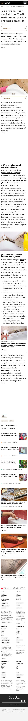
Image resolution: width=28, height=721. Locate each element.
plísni (22, 260)
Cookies (11, 704)
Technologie (18, 599)
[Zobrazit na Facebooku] (21, 701)
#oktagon (19, 677)
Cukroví (17, 628)
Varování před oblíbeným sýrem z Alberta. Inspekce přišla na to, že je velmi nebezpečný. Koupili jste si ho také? (9, 448)
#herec (3, 674)
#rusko (18, 605)
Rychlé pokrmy (19, 633)
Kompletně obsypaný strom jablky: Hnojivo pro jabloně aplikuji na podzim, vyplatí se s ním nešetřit (9, 462)
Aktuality (3, 594)
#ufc (18, 672)
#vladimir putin (20, 603)
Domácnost (3, 663)
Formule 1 (3, 630)
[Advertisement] (14, 62)
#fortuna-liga (4, 638)
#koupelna (4, 420)
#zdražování (19, 607)
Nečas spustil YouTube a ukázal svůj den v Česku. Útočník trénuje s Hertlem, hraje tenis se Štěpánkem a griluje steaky (6, 649)
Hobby (7, 6)
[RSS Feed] (24, 701)
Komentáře (18, 595)
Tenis (2, 635)
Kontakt (18, 700)
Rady (2, 598)
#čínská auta (5, 603)
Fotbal (2, 631)
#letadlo (3, 677)
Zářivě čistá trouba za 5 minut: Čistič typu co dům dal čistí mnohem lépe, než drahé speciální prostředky (13, 503)
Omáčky (17, 630)
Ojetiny (2, 596)
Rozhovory (18, 596)
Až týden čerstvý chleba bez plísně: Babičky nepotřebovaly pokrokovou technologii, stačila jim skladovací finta (13, 551)
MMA (2, 633)
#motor (3, 608)
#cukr (18, 642)
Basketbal (3, 628)
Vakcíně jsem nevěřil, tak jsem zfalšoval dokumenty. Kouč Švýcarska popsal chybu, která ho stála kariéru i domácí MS (7, 656)
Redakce (6, 700)
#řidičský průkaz (5, 605)
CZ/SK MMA (18, 664)
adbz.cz (2, 6)
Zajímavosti (3, 600)
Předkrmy (18, 631)
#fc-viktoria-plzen (5, 640)
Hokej (2, 632)
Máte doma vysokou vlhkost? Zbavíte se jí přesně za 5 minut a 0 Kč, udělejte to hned (13, 576)
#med (18, 637)
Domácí (17, 594)
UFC (17, 667)
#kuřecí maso (19, 640)
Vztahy (2, 668)
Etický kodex (16, 704)
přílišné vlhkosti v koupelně (10, 173)
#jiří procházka (20, 674)
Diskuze (12, 428)
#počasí (3, 672)
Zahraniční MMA (19, 663)
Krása (2, 664)
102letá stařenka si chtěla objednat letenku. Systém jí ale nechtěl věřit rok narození (7, 682)
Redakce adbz (6, 28)
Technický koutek (5, 599)
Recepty (17, 632)
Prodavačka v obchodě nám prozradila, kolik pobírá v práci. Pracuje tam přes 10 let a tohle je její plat (9, 434)
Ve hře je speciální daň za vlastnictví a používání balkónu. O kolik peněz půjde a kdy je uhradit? (20, 621)
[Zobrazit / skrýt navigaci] (25, 3)
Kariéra (12, 700)
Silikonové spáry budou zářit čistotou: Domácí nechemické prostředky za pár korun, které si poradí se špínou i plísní (13, 345)
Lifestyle (3, 666)
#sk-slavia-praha (5, 642)
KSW (17, 668)
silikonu (21, 355)
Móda (2, 667)
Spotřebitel (18, 598)
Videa (17, 666)
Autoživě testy (4, 595)
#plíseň (11, 420)
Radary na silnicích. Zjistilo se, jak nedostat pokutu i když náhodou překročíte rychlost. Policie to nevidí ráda (20, 614)
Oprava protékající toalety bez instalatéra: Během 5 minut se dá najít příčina (13, 526)
